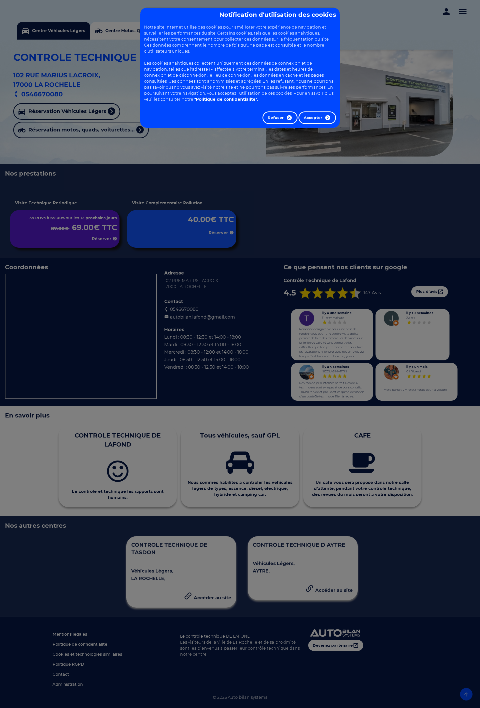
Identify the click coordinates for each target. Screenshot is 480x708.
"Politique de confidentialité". (226, 99)
